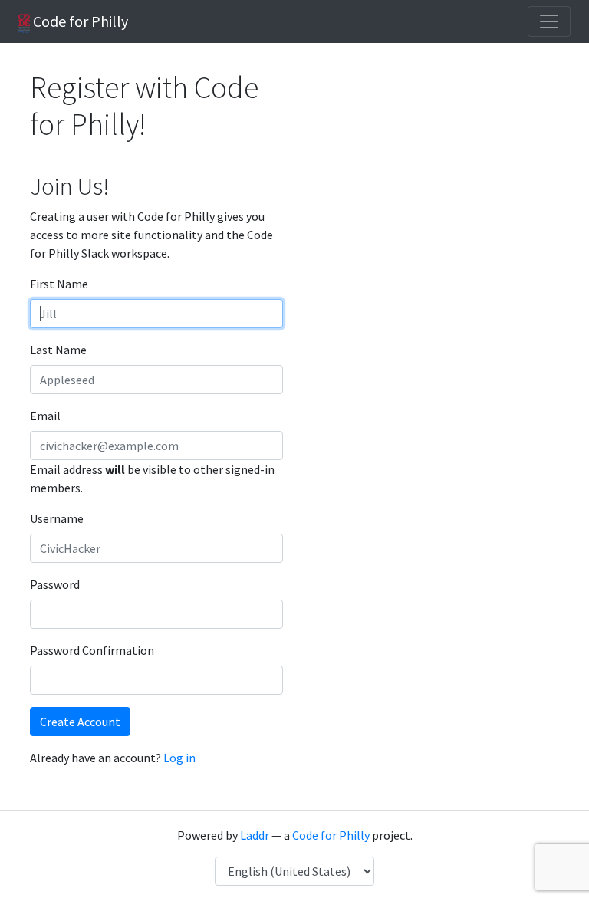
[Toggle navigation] (549, 21)
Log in (179, 757)
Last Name (58, 349)
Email (45, 415)
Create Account (80, 721)
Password (55, 584)
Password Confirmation (92, 650)
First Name (59, 283)
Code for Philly (79, 21)
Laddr (254, 835)
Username (57, 518)
